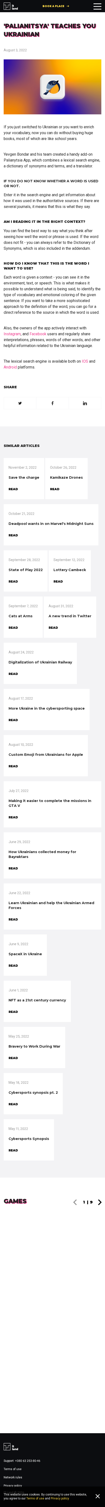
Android (10, 367)
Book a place (53, 6)
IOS (85, 361)
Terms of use (12, 1469)
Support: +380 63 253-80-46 (22, 1461)
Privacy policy (13, 1485)
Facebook (38, 334)
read (13, 489)
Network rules (13, 1477)
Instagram (12, 334)
